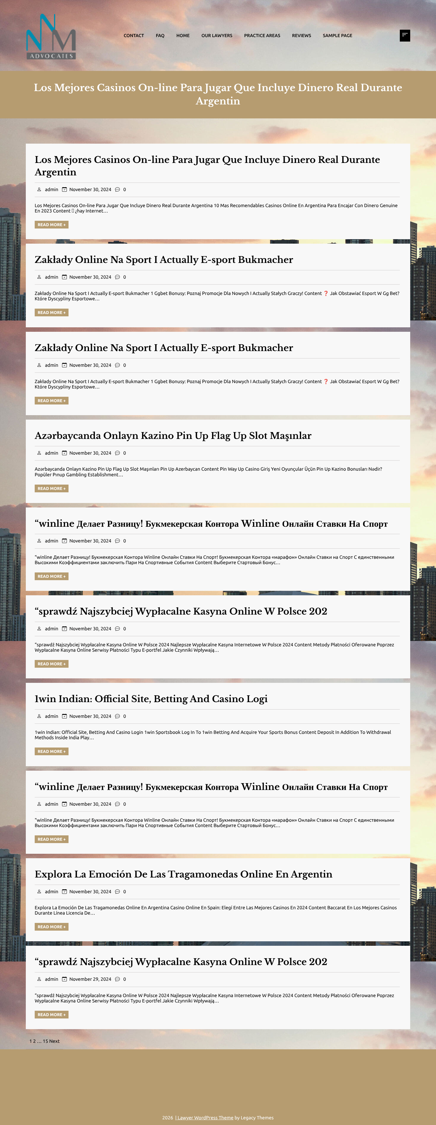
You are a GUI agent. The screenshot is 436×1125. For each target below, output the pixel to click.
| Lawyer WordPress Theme (204, 1118)
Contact (134, 35)
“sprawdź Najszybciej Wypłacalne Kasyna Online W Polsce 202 (181, 611)
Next (54, 1041)
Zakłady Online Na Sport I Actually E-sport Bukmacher (164, 260)
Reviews (301, 35)
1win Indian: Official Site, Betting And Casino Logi (151, 699)
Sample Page (337, 35)
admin (51, 189)
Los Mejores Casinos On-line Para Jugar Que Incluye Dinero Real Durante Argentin (207, 166)
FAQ (160, 35)
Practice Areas (262, 35)
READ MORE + (52, 224)
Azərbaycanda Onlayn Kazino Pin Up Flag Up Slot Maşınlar (173, 436)
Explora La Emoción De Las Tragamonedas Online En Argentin (183, 874)
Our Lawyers (216, 35)
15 (45, 1041)
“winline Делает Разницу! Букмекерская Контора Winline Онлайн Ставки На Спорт (211, 523)
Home (183, 35)
